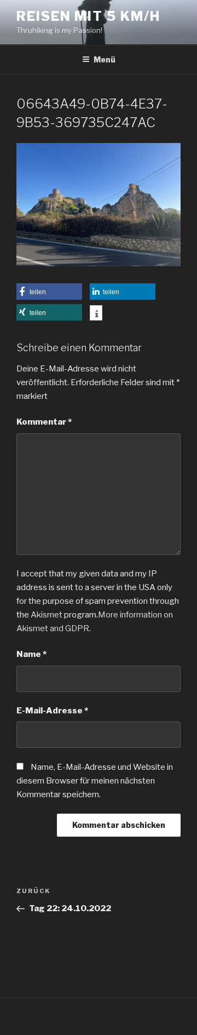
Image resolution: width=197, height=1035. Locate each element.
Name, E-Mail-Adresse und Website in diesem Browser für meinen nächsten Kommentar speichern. (94, 780)
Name (31, 654)
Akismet (46, 615)
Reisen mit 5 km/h (88, 16)
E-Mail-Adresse (52, 711)
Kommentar (44, 422)
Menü (104, 59)
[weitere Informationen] (96, 314)
